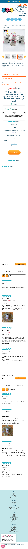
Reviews (14, 516)
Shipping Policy (14, 526)
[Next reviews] (24, 113)
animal (6, 83)
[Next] (25, 57)
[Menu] (8, 19)
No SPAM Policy (14, 530)
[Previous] (3, 57)
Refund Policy (14, 529)
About (14, 515)
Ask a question (20, 264)
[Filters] (7, 275)
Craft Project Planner (7, 78)
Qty (14, 143)
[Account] (12, 19)
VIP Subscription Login (14, 508)
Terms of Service (14, 527)
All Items (14, 495)
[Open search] (3, 275)
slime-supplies (5, 84)
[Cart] (16, 19)
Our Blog (14, 518)
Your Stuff (14, 496)
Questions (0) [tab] (20, 271)
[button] (14, 113)
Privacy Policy (14, 528)
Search (14, 494)
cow (13, 83)
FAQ (14, 503)
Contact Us (14, 502)
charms (10, 83)
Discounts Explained (14, 517)
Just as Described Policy (14, 531)
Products (8, 24)
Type (14, 138)
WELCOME (22, 5)
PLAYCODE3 (14, 544)
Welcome (14, 514)
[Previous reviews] (3, 113)
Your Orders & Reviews (14, 507)
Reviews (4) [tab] (8, 271)
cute (23, 83)
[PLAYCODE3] (7, 10)
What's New (14, 519)
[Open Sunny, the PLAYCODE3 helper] (3, 546)
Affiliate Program (14, 522)
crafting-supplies (18, 83)
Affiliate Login (14, 510)
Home (3, 24)
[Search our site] (20, 19)
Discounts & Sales (14, 498)
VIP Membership (14, 520)
